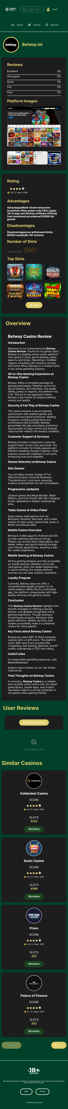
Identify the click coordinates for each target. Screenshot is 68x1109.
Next (56, 1045)
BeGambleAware (18, 662)
